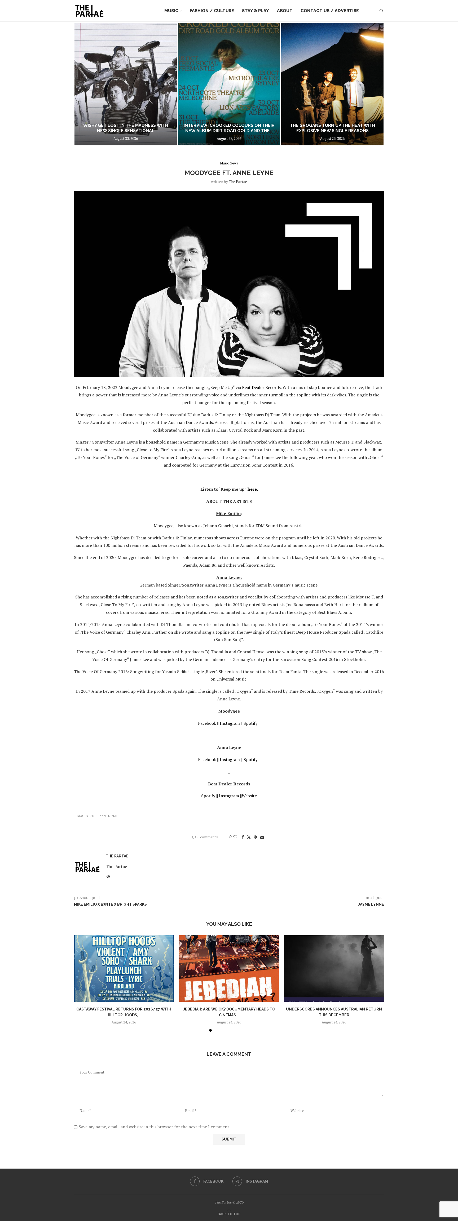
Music (171, 10)
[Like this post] (235, 836)
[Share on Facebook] (242, 836)
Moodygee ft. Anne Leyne (97, 816)
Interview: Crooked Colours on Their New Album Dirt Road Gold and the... (229, 128)
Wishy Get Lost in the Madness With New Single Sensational (125, 128)
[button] (83, 83)
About (285, 10)
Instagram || (231, 723)
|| (259, 723)
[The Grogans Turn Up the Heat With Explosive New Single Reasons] (332, 84)
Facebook (207, 723)
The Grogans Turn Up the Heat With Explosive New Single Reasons (332, 128)
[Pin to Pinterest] (255, 836)
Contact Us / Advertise (330, 10)
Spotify (251, 723)
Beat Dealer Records (261, 387)
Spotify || (209, 796)
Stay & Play (255, 10)
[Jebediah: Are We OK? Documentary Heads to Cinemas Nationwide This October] (229, 968)
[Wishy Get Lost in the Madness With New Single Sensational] (125, 84)
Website (249, 796)
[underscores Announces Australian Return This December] (334, 968)
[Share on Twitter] (249, 836)
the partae (238, 181)
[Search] (381, 10)
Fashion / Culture (212, 10)
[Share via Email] (262, 836)
